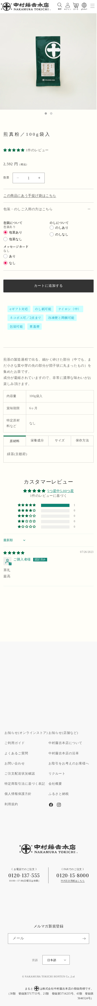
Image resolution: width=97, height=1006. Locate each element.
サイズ (60, 440)
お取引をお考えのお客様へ (68, 763)
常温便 (34, 326)
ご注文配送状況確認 (20, 773)
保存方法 (82, 440)
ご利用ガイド (15, 743)
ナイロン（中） (69, 309)
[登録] (84, 938)
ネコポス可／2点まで (25, 317)
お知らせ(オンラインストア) (26, 733)
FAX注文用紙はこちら (73, 881)
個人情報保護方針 (18, 794)
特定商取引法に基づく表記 (25, 784)
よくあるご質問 (16, 753)
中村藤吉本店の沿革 (63, 753)
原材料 (15, 441)
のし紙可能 (43, 309)
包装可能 (16, 326)
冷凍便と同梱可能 (61, 317)
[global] (84, 5)
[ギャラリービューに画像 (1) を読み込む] (46, 113)
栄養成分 (37, 440)
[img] (14, 553)
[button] (59, 5)
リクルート (56, 773)
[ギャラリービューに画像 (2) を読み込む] (51, 113)
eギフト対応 (19, 309)
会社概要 (55, 784)
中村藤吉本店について (65, 743)
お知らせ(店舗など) (63, 733)
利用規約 (11, 804)
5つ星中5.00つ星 (60, 491)
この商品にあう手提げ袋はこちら (29, 196)
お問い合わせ (15, 763)
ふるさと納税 (58, 794)
